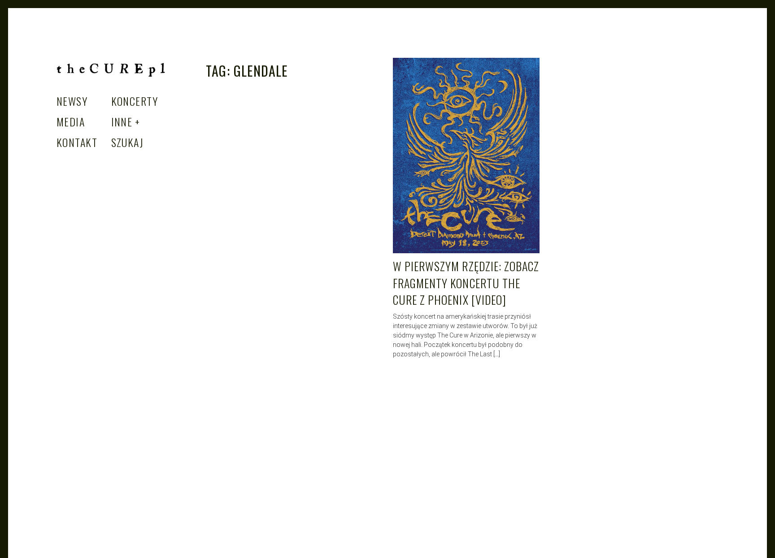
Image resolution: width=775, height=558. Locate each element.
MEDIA (71, 121)
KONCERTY (134, 101)
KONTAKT (77, 142)
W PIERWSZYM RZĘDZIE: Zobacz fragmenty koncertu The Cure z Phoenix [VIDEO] (466, 282)
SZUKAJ (127, 142)
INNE (122, 121)
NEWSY (72, 101)
